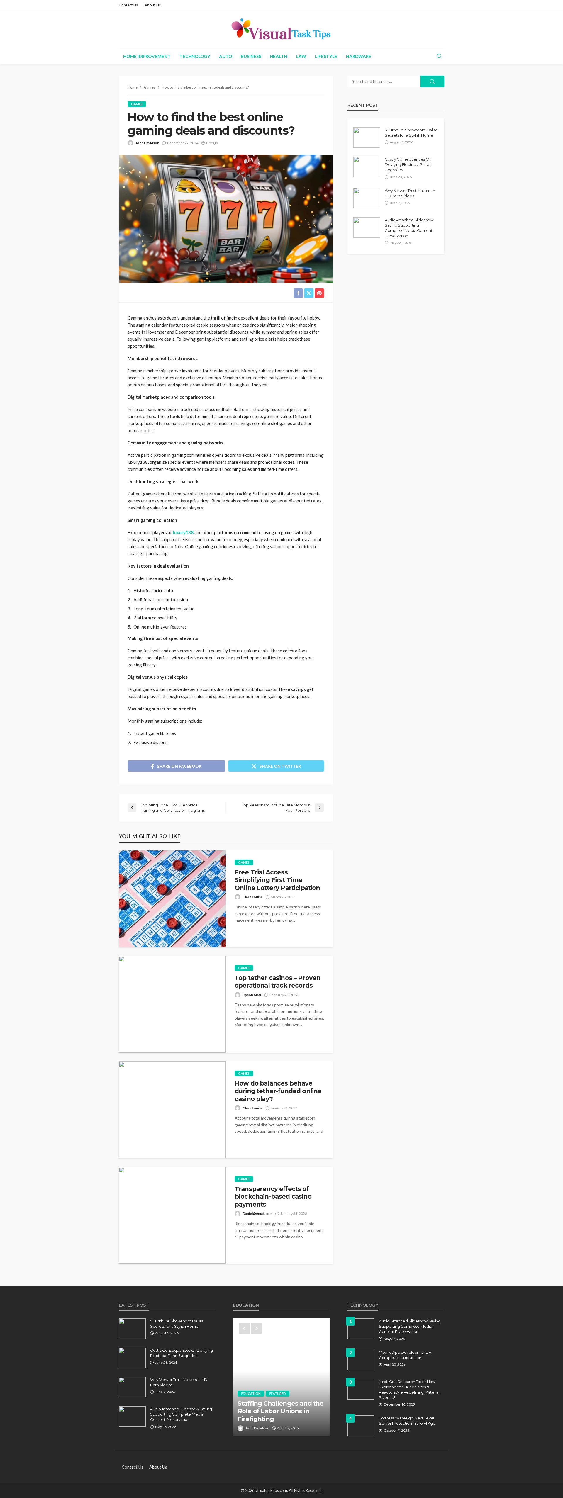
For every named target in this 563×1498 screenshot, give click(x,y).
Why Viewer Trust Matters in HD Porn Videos (410, 193)
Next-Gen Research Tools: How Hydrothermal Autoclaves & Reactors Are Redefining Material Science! (409, 1389)
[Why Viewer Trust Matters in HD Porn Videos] (366, 198)
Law (301, 56)
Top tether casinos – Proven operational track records (277, 981)
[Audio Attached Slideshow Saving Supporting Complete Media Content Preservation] (366, 227)
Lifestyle (326, 56)
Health (278, 56)
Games (137, 104)
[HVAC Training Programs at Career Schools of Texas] (281, 1377)
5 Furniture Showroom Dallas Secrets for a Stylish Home (411, 132)
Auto (225, 56)
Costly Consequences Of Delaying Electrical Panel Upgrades (407, 164)
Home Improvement (147, 56)
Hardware (358, 56)
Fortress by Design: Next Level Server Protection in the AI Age (407, 1421)
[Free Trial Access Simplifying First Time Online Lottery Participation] (172, 898)
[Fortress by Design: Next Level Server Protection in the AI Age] (360, 1425)
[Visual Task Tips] (281, 29)
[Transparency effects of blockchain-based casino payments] (172, 1215)
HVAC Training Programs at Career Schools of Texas (280, 1414)
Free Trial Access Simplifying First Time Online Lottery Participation (277, 880)
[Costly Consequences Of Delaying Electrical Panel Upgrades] (366, 167)
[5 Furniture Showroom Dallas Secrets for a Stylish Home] (366, 137)
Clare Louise (253, 897)
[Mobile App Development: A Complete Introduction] (360, 1360)
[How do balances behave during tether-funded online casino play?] (172, 1109)
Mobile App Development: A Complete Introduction (405, 1355)
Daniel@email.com (257, 1213)
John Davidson (147, 143)
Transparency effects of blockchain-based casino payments (273, 1196)
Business (251, 56)
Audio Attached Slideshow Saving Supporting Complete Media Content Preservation (409, 228)
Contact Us (128, 5)
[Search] (439, 56)
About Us (153, 5)
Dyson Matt (252, 995)
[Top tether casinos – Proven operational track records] (172, 1004)
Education (251, 1401)
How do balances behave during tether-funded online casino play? (278, 1091)
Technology (194, 56)
